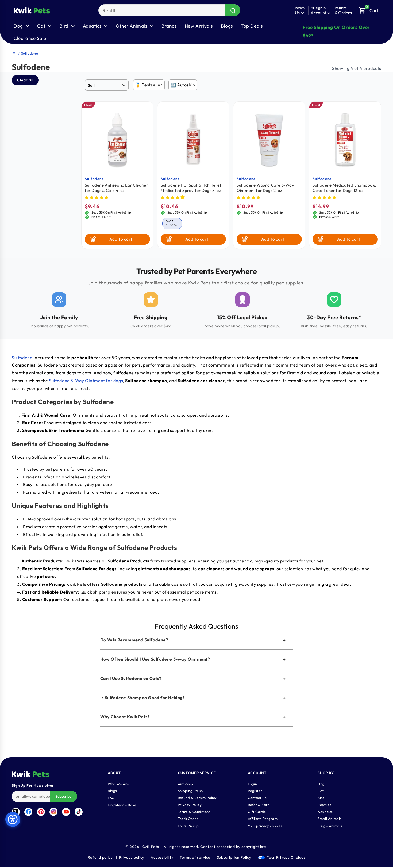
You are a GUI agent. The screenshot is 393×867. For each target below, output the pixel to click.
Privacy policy (131, 857)
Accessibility (162, 857)
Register (255, 790)
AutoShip (185, 783)
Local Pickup (188, 825)
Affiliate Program (263, 818)
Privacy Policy (190, 804)
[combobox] (169, 10)
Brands (169, 26)
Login (252, 783)
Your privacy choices (265, 825)
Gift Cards (257, 811)
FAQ (111, 797)
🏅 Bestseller (149, 85)
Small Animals (330, 818)
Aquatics (325, 811)
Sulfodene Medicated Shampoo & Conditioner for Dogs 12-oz (344, 187)
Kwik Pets (150, 846)
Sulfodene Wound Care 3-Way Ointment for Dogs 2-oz (265, 187)
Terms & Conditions (194, 811)
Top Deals (252, 26)
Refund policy (100, 857)
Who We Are (118, 783)
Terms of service (195, 857)
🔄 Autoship (183, 85)
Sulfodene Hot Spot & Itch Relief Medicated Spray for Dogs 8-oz (191, 187)
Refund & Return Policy (197, 797)
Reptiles (325, 804)
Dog (321, 783)
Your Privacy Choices (286, 857)
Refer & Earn (259, 804)
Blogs (227, 26)
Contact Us (257, 797)
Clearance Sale (30, 38)
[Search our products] (232, 10)
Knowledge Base (122, 805)
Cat (321, 790)
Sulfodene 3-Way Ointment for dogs (86, 380)
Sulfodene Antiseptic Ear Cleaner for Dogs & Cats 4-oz (116, 187)
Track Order (188, 818)
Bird (321, 797)
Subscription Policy (234, 857)
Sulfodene (94, 179)
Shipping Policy (191, 790)
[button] (369, 9)
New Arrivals (199, 26)
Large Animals (330, 825)
